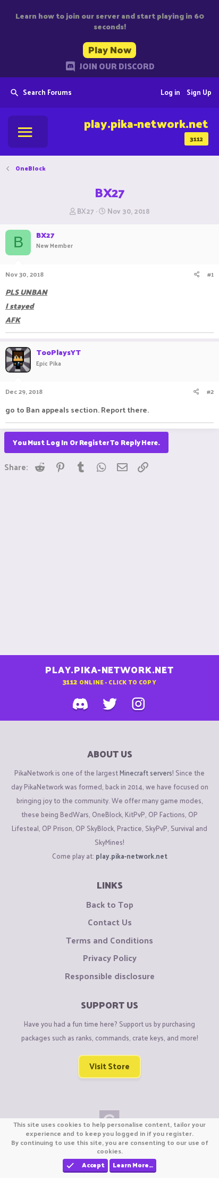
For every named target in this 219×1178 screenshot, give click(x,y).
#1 (210, 274)
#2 (210, 391)
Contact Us (110, 922)
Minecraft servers (146, 772)
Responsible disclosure (110, 976)
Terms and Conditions (109, 940)
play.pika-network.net (131, 856)
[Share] (197, 274)
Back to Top (109, 904)
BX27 (85, 211)
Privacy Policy (110, 958)
